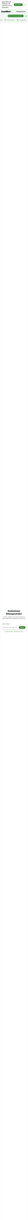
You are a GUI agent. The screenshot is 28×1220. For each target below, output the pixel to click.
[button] (25, 4)
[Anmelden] (26, 16)
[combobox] (12, 627)
